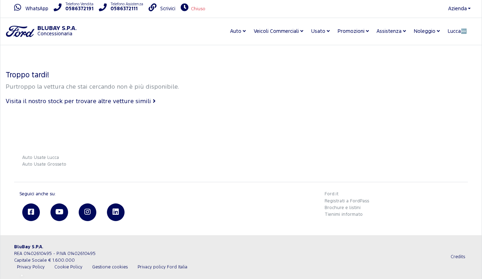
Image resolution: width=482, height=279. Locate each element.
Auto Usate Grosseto (44, 164)
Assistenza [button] (389, 31)
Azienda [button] (457, 8)
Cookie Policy (68, 267)
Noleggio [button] (424, 31)
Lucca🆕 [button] (457, 31)
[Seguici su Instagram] (87, 212)
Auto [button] (235, 31)
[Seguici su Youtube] (59, 212)
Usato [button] (318, 31)
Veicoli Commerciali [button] (276, 31)
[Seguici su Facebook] (31, 212)
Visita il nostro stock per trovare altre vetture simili (79, 101)
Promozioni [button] (351, 31)
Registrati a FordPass (347, 201)
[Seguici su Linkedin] (116, 212)
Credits (458, 257)
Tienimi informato (344, 214)
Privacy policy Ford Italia (162, 267)
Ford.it (331, 194)
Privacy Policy (30, 267)
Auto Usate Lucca (40, 158)
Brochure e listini (343, 208)
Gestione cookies (110, 267)
